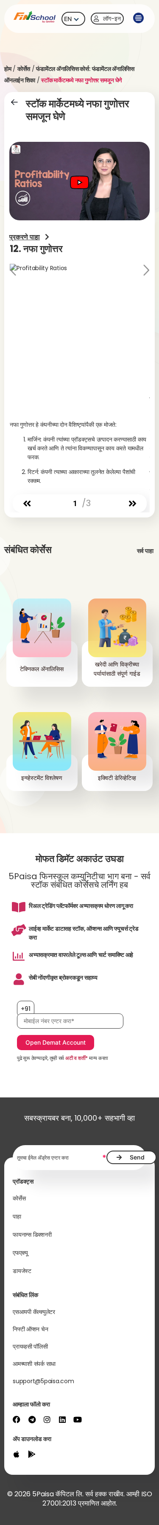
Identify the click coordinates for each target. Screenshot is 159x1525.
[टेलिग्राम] (32, 1419)
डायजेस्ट (22, 1271)
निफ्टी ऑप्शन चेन (30, 1329)
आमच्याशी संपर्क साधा (34, 1364)
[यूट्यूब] (77, 1419)
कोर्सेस (23, 69)
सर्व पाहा (145, 551)
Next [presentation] (145, 271)
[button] (137, 18)
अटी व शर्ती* (76, 1058)
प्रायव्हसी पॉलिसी (30, 1346)
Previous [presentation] (14, 271)
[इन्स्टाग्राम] (47, 1419)
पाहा (17, 1216)
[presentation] (26, 503)
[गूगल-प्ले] (32, 1454)
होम (7, 69)
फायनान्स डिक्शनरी (32, 1234)
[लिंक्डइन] (62, 1419)
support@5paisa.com (43, 1381)
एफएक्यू (20, 1253)
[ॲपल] (16, 1454)
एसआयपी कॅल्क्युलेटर (34, 1312)
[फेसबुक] (16, 1419)
